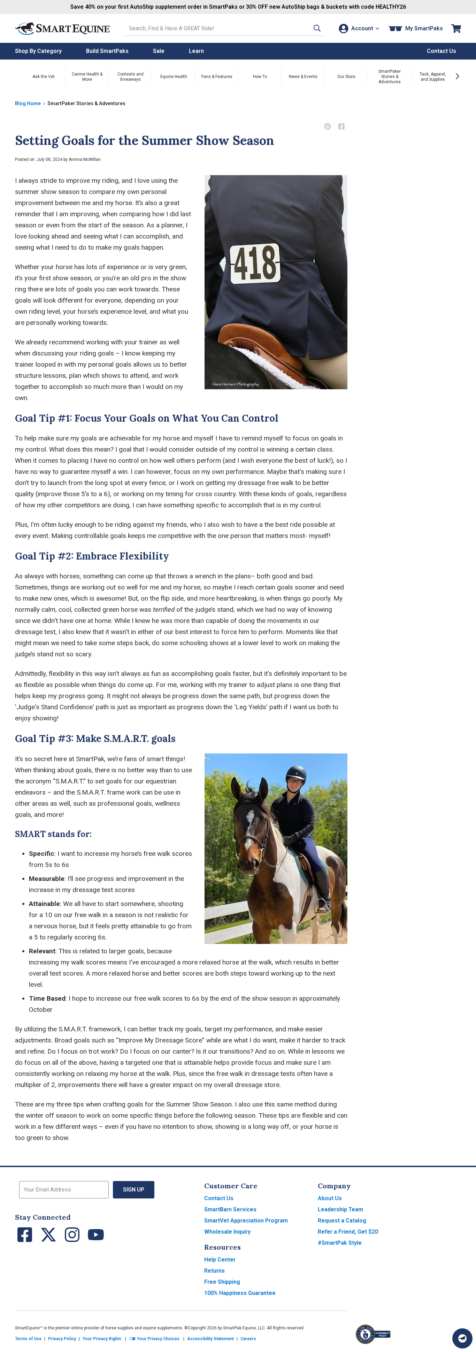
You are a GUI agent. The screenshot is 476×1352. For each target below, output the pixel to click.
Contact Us (218, 1198)
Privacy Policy (62, 1338)
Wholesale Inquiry (227, 1231)
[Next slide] (457, 76)
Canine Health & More (87, 77)
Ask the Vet (43, 76)
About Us (330, 1198)
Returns (214, 1270)
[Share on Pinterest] (327, 126)
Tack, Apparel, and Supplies (433, 77)
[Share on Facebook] (341, 126)
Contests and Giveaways (130, 77)
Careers (248, 1338)
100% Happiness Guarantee (240, 1293)
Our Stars (346, 76)
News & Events (303, 76)
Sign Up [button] (133, 1189)
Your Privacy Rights (102, 1338)
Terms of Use (28, 1338)
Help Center (220, 1259)
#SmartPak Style (340, 1243)
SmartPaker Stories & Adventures (389, 76)
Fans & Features (216, 76)
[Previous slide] (18, 76)
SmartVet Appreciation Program (246, 1220)
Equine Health (173, 76)
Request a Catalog (342, 1220)
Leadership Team (340, 1209)
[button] (317, 28)
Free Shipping (222, 1282)
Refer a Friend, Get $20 (348, 1231)
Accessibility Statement (210, 1338)
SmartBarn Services (230, 1209)
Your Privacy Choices (157, 1338)
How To (260, 76)
